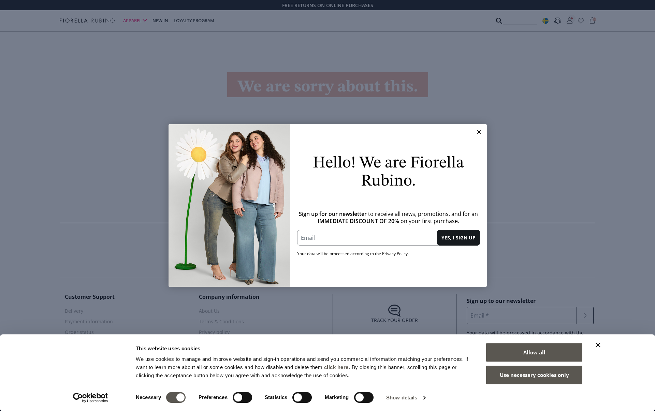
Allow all (534, 352)
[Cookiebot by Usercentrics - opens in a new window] (90, 398)
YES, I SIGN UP (458, 237)
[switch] (242, 397)
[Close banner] (598, 344)
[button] (479, 132)
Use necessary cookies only (534, 374)
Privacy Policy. (395, 253)
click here (336, 367)
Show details (401, 397)
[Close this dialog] (479, 132)
